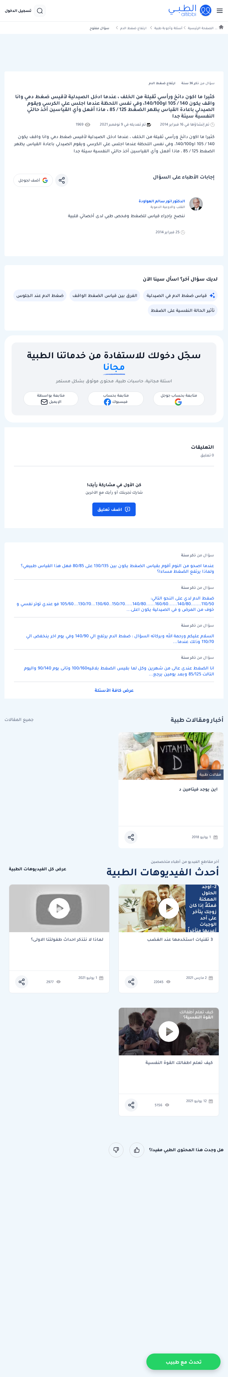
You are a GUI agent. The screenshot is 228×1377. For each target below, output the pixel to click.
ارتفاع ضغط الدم (133, 28)
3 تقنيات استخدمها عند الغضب (180, 940)
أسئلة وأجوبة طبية (168, 28)
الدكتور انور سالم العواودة (162, 201)
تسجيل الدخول (18, 11)
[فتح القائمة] (218, 10)
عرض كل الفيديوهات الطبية (37, 869)
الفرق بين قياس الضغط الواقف (104, 295)
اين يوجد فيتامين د (198, 789)
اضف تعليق (109, 509)
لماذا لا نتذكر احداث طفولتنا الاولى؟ (67, 940)
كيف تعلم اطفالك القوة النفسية (179, 1063)
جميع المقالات (19, 719)
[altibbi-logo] (190, 10)
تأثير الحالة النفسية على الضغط (183, 310)
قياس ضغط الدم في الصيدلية (177, 295)
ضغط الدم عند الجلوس (40, 295)
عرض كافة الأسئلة (114, 690)
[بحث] (40, 11)
